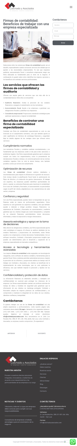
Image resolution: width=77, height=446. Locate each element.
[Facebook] (5, 387)
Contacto (43, 391)
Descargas (43, 388)
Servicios (43, 374)
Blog (41, 384)
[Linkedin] (7, 387)
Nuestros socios (45, 370)
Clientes (43, 377)
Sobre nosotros (45, 367)
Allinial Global (44, 381)
